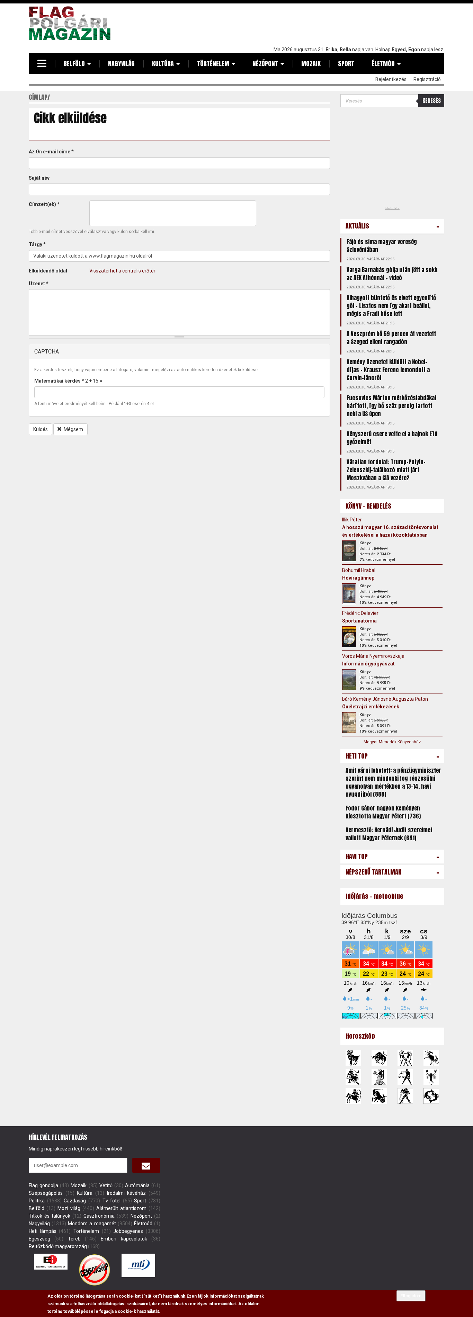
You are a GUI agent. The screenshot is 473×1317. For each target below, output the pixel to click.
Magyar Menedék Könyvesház (392, 742)
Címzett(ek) (44, 204)
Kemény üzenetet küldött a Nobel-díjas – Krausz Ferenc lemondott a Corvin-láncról (388, 370)
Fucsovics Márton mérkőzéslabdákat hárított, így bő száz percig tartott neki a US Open (392, 406)
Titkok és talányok (49, 1216)
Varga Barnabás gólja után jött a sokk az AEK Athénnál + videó (392, 274)
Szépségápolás (46, 1193)
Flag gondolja (43, 1185)
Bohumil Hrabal (358, 570)
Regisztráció (427, 79)
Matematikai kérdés (59, 381)
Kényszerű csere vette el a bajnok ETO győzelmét (392, 438)
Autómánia (137, 1185)
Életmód (383, 63)
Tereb (74, 1239)
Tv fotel (111, 1200)
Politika (37, 1200)
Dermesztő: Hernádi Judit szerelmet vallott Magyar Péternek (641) (389, 834)
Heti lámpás (42, 1231)
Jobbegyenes (128, 1231)
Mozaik (311, 63)
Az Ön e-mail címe (51, 151)
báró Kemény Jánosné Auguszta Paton (385, 699)
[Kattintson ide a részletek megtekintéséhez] (349, 550)
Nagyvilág (121, 63)
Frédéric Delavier (360, 613)
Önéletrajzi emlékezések (370, 706)
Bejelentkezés (391, 79)
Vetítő (106, 1185)
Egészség (39, 1239)
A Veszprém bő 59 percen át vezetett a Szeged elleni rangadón (391, 338)
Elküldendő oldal (48, 271)
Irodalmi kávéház (126, 1193)
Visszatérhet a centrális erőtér (122, 271)
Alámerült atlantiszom (121, 1208)
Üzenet (38, 283)
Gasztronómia (99, 1216)
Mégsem (73, 429)
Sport (346, 63)
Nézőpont (265, 63)
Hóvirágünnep (358, 578)
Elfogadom (411, 1295)
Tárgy (37, 244)
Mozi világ (68, 1208)
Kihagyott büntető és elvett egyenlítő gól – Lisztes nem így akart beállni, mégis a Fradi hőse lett (391, 306)
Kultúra (163, 63)
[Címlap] (72, 23)
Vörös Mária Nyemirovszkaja (373, 656)
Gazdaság (75, 1200)
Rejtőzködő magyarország (58, 1246)
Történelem (213, 63)
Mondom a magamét (92, 1223)
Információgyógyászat (368, 663)
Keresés (431, 101)
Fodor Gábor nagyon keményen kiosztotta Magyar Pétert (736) (383, 812)
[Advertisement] (318, 23)
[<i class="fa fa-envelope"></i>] (146, 1165)
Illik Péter (352, 519)
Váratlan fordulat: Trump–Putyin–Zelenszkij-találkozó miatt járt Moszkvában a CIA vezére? (386, 470)
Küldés (40, 429)
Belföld (74, 63)
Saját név (39, 178)
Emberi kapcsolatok (124, 1239)
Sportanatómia (359, 621)
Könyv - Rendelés (368, 506)
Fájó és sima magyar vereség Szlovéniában (382, 246)
